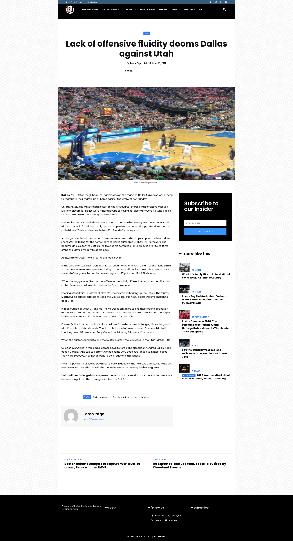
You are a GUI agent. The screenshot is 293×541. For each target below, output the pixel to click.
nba (135, 397)
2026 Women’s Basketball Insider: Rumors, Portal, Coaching (206, 376)
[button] (224, 9)
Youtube (173, 520)
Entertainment (111, 9)
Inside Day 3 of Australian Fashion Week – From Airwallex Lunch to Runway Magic (204, 299)
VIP (201, 9)
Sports (176, 9)
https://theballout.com (93, 419)
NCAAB (195, 346)
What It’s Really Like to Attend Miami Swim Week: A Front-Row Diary (206, 276)
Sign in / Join (92, 2)
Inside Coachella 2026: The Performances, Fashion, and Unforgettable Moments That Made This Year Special (205, 326)
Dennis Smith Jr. (121, 397)
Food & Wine (147, 9)
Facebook (159, 515)
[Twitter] (220, 2)
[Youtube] (225, 2)
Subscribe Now (205, 231)
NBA (146, 33)
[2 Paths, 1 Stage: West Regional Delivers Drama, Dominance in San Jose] (184, 343)
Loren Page (135, 63)
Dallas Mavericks (101, 397)
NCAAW (196, 371)
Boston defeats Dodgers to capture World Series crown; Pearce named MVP (102, 465)
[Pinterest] (150, 71)
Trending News (89, 9)
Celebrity (130, 9)
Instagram (177, 515)
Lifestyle (189, 9)
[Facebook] (210, 2)
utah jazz (145, 397)
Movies (163, 9)
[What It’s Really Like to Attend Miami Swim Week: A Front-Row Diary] (184, 267)
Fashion (196, 270)
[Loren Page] (73, 416)
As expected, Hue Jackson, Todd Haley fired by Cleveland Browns (189, 465)
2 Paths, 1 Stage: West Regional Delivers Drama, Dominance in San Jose (204, 353)
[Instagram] (215, 2)
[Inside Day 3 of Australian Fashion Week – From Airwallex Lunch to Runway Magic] (184, 289)
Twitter (158, 520)
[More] (164, 71)
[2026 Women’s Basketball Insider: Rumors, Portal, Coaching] (184, 368)
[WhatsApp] (157, 71)
